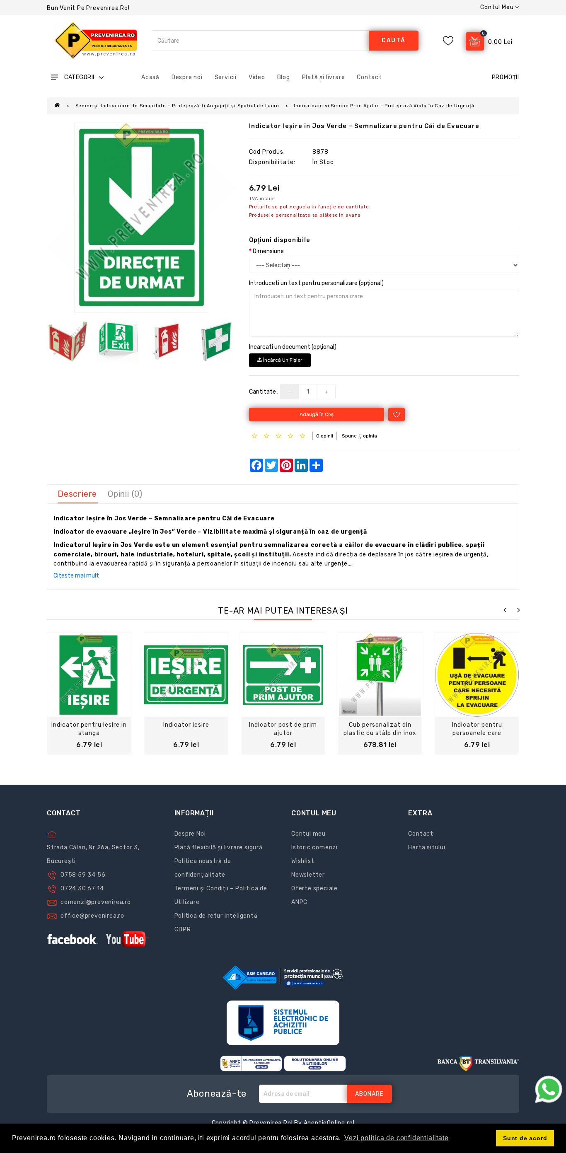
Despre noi (187, 77)
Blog (283, 77)
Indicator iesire (186, 724)
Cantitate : (263, 391)
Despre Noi (190, 833)
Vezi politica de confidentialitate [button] (396, 1137)
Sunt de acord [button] (525, 1138)
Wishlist (302, 861)
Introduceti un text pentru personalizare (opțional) (316, 283)
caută (394, 40)
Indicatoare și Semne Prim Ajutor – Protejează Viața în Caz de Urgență (384, 106)
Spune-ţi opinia (359, 436)
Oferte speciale (314, 888)
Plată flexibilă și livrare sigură (218, 847)
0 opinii (324, 436)
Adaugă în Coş (317, 414)
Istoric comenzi (314, 847)
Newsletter (308, 874)
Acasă (150, 77)
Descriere (77, 494)
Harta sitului (426, 847)
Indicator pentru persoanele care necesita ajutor (477, 733)
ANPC (299, 902)
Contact (369, 77)
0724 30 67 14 (82, 888)
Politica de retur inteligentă (216, 915)
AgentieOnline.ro (328, 1122)
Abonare (369, 1093)
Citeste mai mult (76, 575)
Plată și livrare (323, 77)
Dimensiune (268, 251)
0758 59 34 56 (82, 874)
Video (257, 77)
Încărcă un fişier (282, 360)
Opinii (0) (125, 494)
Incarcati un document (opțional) (292, 346)
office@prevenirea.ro (92, 915)
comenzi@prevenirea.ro (95, 902)
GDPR (182, 929)
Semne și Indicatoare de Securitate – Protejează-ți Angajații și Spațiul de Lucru (177, 106)
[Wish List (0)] (448, 41)
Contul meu (308, 833)
